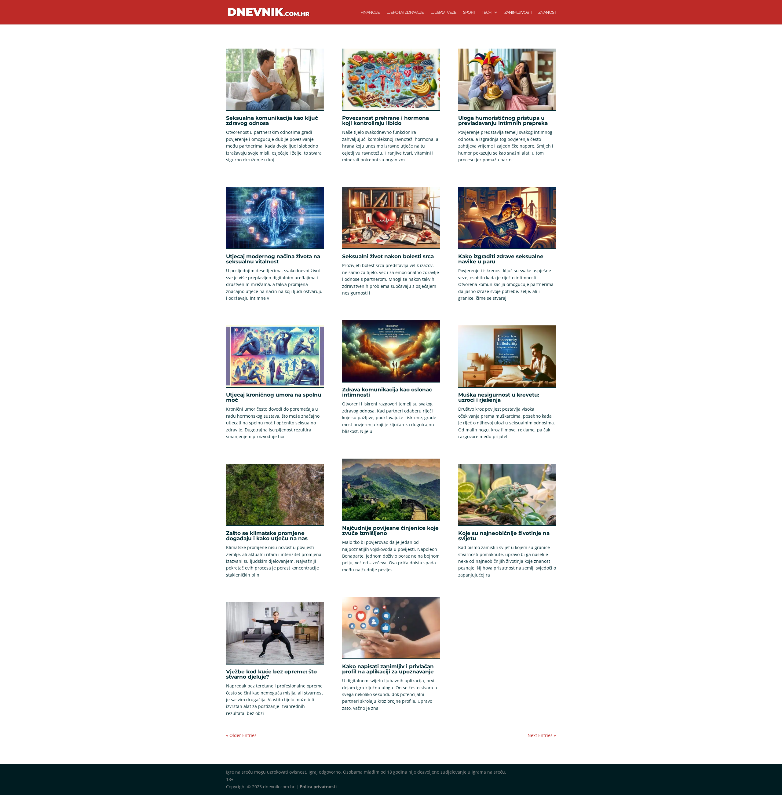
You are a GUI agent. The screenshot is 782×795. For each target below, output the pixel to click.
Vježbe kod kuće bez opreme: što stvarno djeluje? (271, 674)
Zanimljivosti (518, 12)
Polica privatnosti (318, 787)
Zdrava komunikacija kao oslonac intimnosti (387, 392)
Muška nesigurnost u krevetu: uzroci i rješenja (498, 397)
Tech (486, 12)
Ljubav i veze (443, 12)
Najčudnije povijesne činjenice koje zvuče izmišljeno (390, 530)
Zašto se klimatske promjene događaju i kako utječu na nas (267, 535)
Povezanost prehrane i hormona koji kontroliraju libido (385, 120)
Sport (469, 12)
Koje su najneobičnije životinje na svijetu (504, 535)
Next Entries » (542, 735)
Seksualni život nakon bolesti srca (388, 256)
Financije (370, 12)
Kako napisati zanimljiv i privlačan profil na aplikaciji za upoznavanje (388, 669)
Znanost (547, 12)
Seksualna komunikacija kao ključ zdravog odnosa (272, 120)
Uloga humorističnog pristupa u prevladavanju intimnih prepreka (503, 120)
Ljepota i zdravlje (405, 12)
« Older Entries (241, 735)
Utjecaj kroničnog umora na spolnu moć (273, 397)
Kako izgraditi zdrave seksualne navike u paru (500, 259)
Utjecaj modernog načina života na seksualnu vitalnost (273, 259)
